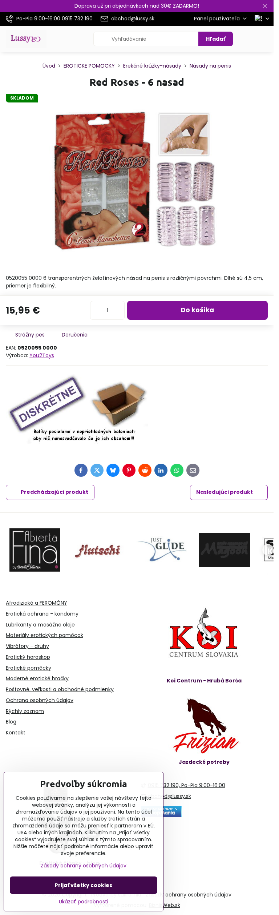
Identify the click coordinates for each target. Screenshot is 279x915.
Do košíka (197, 310)
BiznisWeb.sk (164, 905)
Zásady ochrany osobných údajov (188, 894)
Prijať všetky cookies (83, 885)
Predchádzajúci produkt (54, 492)
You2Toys (41, 355)
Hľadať (215, 39)
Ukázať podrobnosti (83, 901)
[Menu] (265, 39)
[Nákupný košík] (247, 39)
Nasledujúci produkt (224, 492)
